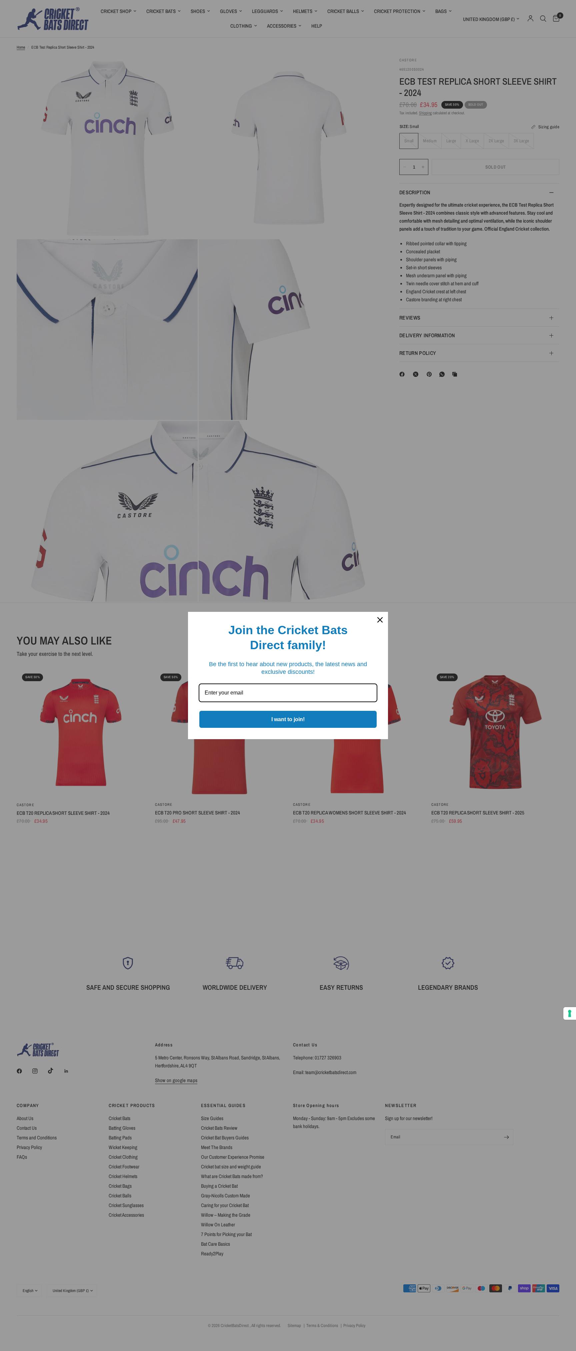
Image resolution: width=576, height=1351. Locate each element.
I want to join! (288, 719)
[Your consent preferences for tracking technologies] (569, 1013)
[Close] (380, 620)
